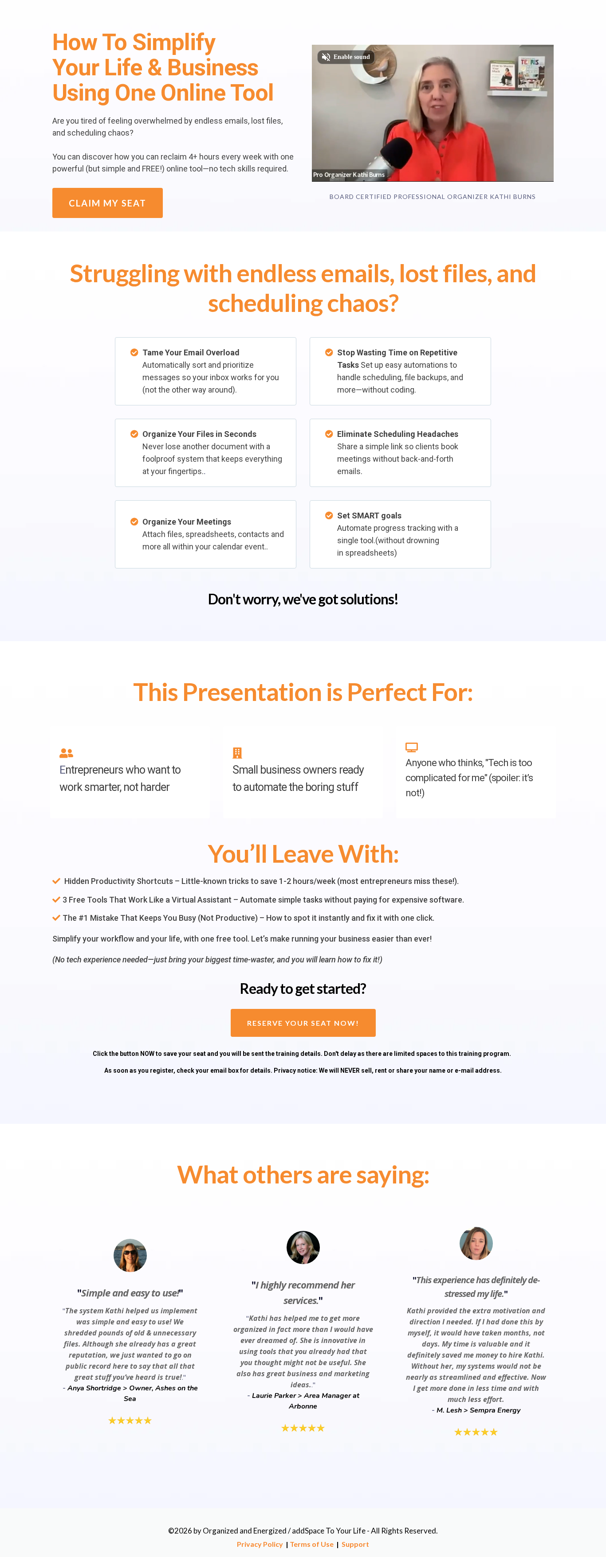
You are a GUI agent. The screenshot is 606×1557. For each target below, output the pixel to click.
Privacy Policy (260, 1544)
